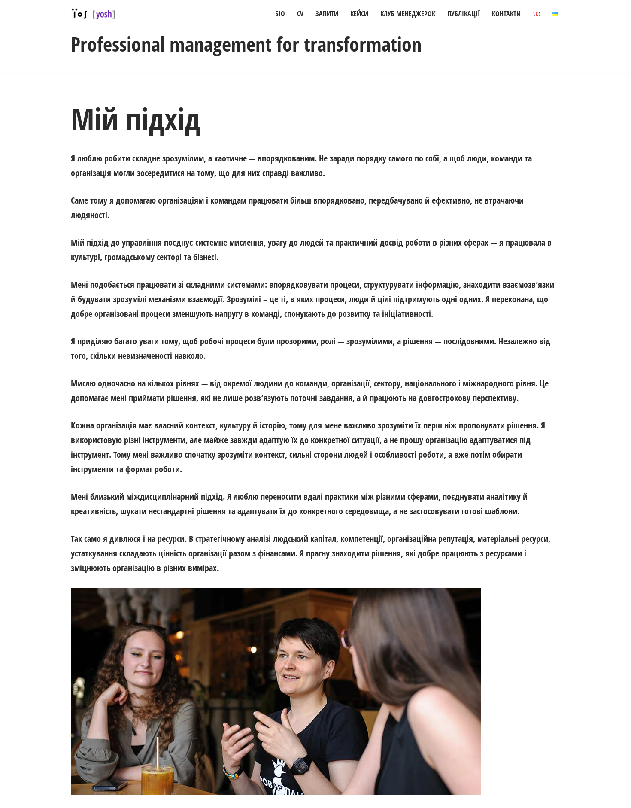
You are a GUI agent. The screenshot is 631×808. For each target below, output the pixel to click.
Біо (280, 13)
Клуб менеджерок (407, 13)
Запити (327, 13)
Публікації (463, 13)
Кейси (359, 13)
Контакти (506, 13)
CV (300, 13)
